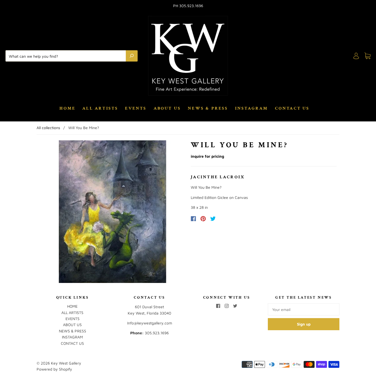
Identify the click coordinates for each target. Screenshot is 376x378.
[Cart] (367, 56)
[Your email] (303, 309)
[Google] (224, 218)
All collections (48, 127)
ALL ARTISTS (100, 108)
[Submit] (132, 55)
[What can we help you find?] (67, 55)
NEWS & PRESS (208, 108)
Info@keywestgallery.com (149, 323)
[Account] (356, 56)
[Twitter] (213, 218)
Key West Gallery (66, 363)
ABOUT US (167, 108)
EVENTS (135, 108)
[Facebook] (193, 218)
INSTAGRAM (251, 108)
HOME (67, 108)
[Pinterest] (203, 218)
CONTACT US (292, 108)
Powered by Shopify (54, 369)
